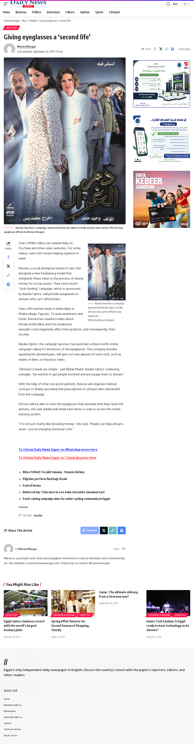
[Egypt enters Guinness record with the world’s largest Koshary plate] (26, 603)
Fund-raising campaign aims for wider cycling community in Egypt (66, 499)
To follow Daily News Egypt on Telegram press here (57, 458)
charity (38, 515)
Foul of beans (32, 485)
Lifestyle (11, 28)
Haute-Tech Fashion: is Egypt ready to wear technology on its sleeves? (167, 625)
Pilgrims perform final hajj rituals (45, 479)
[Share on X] (160, 49)
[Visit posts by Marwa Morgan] (8, 549)
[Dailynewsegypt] (28, 4)
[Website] (124, 549)
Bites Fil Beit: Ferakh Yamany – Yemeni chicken (53, 472)
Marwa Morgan (26, 46)
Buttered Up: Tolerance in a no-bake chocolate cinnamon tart (64, 492)
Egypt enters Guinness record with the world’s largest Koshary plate (24, 625)
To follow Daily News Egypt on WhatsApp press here (58, 449)
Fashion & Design (64, 615)
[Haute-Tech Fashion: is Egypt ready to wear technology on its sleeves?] (168, 603)
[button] (7, 4)
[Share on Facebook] (154, 49)
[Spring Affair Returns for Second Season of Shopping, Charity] (73, 603)
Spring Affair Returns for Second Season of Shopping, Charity (70, 625)
